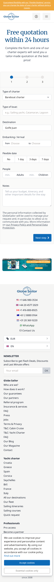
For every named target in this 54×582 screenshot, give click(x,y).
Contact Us (28, 330)
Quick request (12, 515)
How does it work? (14, 389)
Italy (6, 493)
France (7, 488)
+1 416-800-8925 (28, 310)
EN (12, 346)
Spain (7, 471)
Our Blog (9, 441)
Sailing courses (12, 510)
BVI (5, 484)
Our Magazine (12, 445)
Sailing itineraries (13, 506)
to (29, 143)
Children (43, 174)
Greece (8, 467)
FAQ (6, 411)
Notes (6, 185)
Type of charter (11, 91)
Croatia (8, 462)
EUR (12, 338)
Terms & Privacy (13, 424)
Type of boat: (10, 106)
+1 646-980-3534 (29, 300)
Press (7, 415)
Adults (20, 174)
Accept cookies (27, 562)
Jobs (6, 419)
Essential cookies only (27, 570)
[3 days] (33, 159)
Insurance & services (15, 406)
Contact (8, 450)
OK (46, 370)
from (7, 143)
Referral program (14, 402)
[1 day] (21, 159)
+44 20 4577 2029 (28, 305)
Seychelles (9, 480)
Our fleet (9, 502)
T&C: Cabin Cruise (14, 428)
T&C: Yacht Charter (14, 432)
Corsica (8, 475)
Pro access (10, 527)
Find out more (12, 555)
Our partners (11, 398)
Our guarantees (13, 393)
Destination (9, 122)
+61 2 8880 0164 (28, 315)
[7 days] (45, 159)
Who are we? (11, 385)
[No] (9, 159)
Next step (41, 237)
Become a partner (14, 532)
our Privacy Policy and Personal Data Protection (25, 226)
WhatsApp (28, 325)
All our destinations (15, 497)
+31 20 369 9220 (28, 320)
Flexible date (10, 153)
